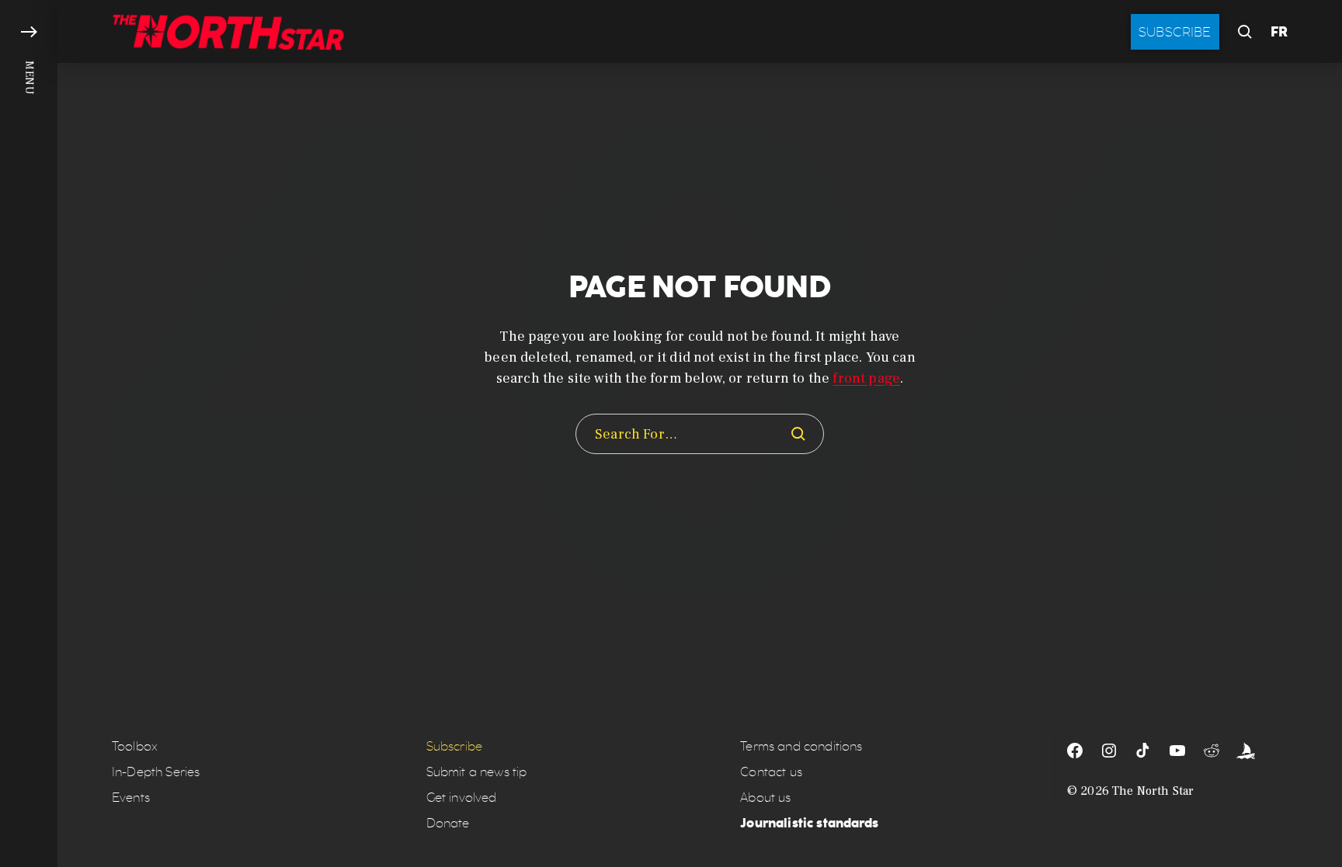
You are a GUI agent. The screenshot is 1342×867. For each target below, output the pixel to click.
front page (866, 378)
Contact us (771, 772)
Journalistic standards (809, 823)
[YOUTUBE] (1177, 750)
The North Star (1153, 791)
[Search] (798, 434)
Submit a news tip (476, 772)
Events (131, 797)
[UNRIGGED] (1246, 750)
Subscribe (1175, 31)
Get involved (461, 797)
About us (765, 797)
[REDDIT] (1211, 750)
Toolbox (135, 746)
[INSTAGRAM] (1109, 750)
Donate (448, 823)
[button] (28, 433)
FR (1279, 32)
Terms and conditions (801, 746)
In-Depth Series (156, 772)
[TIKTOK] (1143, 750)
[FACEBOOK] (1075, 750)
